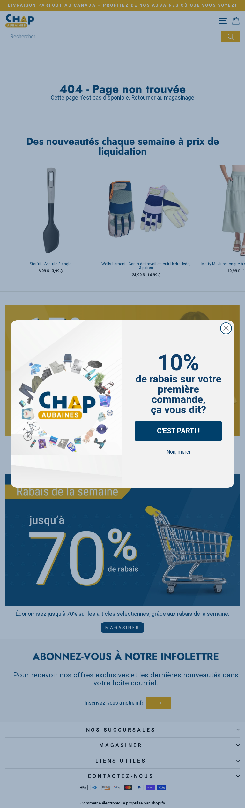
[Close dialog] (226, 328)
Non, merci (178, 452)
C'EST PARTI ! (178, 431)
